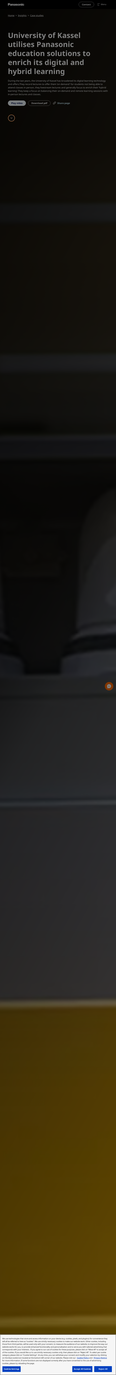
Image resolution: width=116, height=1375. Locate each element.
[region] (58, 1354)
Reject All (103, 1369)
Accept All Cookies (82, 1369)
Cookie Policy (83, 1358)
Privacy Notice (100, 1358)
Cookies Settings (11, 1369)
